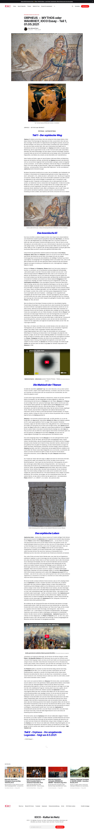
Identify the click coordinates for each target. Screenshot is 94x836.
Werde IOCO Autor (29, 806)
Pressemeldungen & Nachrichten (31, 14)
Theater (29, 6)
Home (14, 6)
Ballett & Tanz (36, 6)
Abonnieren (85, 6)
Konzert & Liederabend (46, 6)
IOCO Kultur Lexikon (70, 806)
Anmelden (77, 6)
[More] (54, 6)
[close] (92, 2)
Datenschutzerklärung (54, 806)
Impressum (44, 806)
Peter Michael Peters (33, 28)
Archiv (62, 806)
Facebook (38, 806)
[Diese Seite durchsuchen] (72, 6)
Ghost (87, 806)
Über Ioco (21, 806)
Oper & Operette (22, 6)
